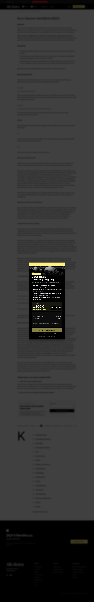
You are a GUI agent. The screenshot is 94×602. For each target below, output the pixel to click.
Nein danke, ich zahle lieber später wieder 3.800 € (47, 336)
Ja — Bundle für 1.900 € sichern (47, 330)
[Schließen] (62, 267)
